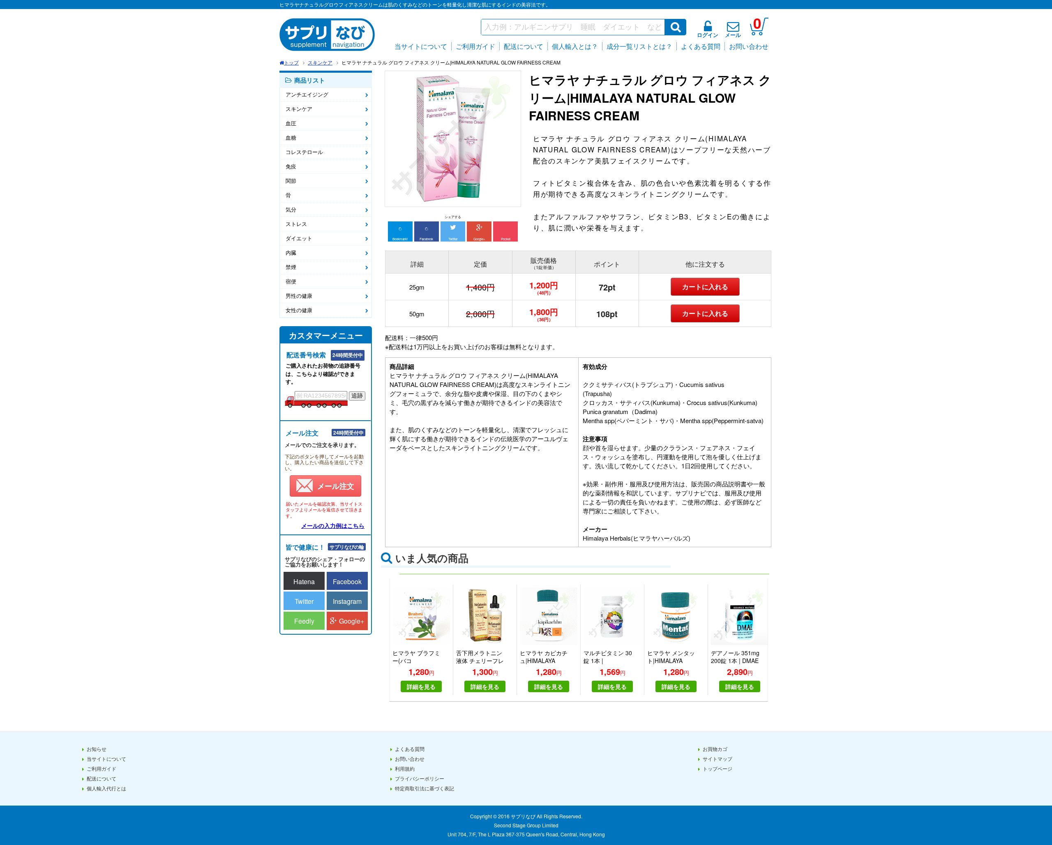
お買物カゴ (715, 748)
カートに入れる (705, 286)
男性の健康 (299, 295)
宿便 (291, 281)
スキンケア (320, 62)
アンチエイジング (307, 94)
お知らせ (96, 748)
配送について (523, 46)
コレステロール (304, 152)
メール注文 (335, 486)
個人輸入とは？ (575, 46)
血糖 (291, 137)
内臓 (291, 252)
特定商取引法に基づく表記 (424, 788)
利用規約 (405, 768)
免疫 (291, 166)
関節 (291, 180)
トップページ (717, 768)
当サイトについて (420, 46)
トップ (291, 62)
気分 (291, 209)
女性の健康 (299, 310)
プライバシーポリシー (419, 778)
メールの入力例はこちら (333, 525)
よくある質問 (700, 46)
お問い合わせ (748, 46)
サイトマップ (717, 758)
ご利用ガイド (475, 46)
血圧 (291, 123)
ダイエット (299, 238)
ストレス (296, 224)
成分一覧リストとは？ (639, 46)
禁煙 (291, 267)
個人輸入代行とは (106, 788)
